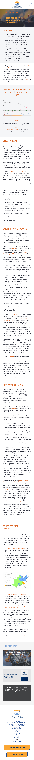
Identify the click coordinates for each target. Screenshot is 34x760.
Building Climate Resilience (17, 725)
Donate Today (17, 754)
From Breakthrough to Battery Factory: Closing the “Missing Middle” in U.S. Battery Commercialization (15, 654)
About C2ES (17, 721)
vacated (11, 341)
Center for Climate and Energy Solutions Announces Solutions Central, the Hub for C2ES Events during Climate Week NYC (16, 689)
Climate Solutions (17, 728)
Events (17, 731)
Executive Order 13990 (17, 171)
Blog (17, 734)
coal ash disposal (23, 635)
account (26, 79)
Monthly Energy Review (12, 129)
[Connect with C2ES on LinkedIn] (16, 742)
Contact (17, 736)
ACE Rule (11, 356)
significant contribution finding (12, 501)
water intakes (11, 635)
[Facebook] (18, 742)
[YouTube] (20, 742)
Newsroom (17, 733)
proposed (16, 314)
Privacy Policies (17, 737)
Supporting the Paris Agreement (17, 724)
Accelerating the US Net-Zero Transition (17, 722)
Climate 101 (17, 730)
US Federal (15, 12)
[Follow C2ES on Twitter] (14, 742)
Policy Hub (8, 12)
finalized (13, 248)
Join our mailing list (17, 747)
